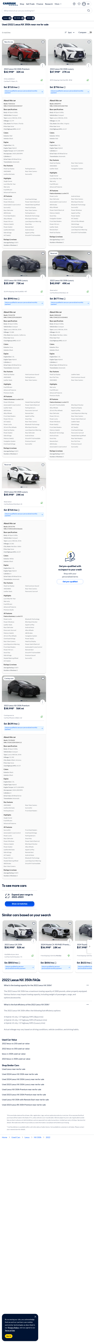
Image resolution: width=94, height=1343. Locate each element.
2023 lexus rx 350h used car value (16, 1059)
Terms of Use (10, 1330)
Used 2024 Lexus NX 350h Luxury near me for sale (23, 1079)
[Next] (43, 52)
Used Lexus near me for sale (13, 1069)
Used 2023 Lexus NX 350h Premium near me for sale (24, 1094)
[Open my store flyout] (74, 3)
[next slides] (89, 946)
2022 (48, 1137)
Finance (39, 4)
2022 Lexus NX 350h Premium (16, 69)
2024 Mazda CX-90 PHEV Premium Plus (58, 944)
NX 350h (37, 1137)
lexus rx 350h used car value (13, 1054)
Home (4, 1137)
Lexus (27, 1137)
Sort (70, 32)
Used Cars (16, 1137)
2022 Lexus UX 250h (13, 944)
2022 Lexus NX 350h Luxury (62, 69)
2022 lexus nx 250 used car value (15, 1043)
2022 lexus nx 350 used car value (15, 1048)
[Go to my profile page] (86, 3)
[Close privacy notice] (35, 1316)
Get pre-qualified (70, 581)
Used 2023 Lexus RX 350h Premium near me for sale (24, 1105)
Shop (22, 4)
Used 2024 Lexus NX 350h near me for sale (20, 1074)
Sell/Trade (30, 4)
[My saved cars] (79, 3)
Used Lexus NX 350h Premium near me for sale (21, 1089)
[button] (7, 18)
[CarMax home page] (10, 3)
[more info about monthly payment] (19, 87)
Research (49, 4)
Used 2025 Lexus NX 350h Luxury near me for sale (23, 1084)
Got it (8, 1336)
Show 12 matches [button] (19, 903)
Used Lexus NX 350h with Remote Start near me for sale (25, 1099)
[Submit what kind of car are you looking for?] (88, 10)
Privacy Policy (13, 1328)
